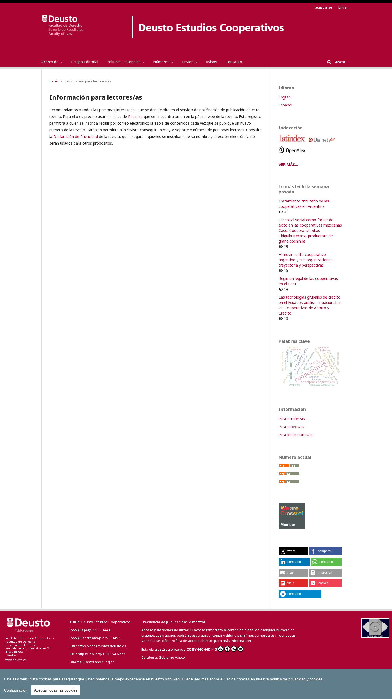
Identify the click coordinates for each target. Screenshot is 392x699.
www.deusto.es (15, 660)
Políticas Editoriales (124, 61)
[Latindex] (293, 143)
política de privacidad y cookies (296, 679)
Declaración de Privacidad (75, 136)
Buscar (338, 61)
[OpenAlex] (293, 154)
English (285, 97)
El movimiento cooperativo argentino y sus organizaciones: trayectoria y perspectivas (306, 260)
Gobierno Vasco (172, 657)
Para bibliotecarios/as (296, 434)
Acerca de (50, 61)
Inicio (53, 81)
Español (285, 105)
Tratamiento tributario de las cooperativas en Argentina (304, 203)
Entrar (343, 7)
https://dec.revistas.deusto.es (102, 646)
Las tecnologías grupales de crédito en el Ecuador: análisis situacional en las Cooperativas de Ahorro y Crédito (310, 305)
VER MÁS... (288, 164)
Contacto (234, 61)
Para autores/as (291, 426)
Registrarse (323, 7)
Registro (135, 116)
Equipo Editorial (84, 61)
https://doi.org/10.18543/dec (101, 654)
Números (161, 61)
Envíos (188, 61)
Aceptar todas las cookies (55, 690)
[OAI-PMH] (375, 636)
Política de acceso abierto (191, 640)
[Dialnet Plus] (322, 143)
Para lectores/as (292, 418)
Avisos (211, 61)
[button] (293, 551)
